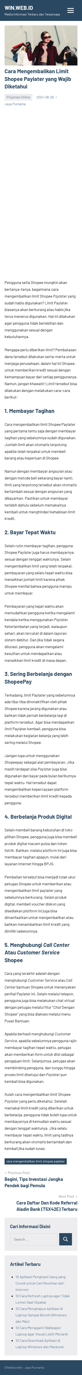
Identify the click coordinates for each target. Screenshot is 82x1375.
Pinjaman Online (18, 97)
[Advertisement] (41, 150)
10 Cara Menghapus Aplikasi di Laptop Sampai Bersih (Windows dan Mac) (41, 1314)
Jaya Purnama (15, 104)
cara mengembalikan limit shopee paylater (35, 1161)
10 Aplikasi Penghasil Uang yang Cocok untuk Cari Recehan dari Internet (40, 1283)
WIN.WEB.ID (19, 7)
